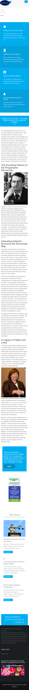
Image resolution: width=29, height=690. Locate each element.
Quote (9, 466)
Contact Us (19, 622)
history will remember (14, 402)
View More (14, 18)
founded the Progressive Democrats (15, 207)
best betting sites (21, 300)
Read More (7, 552)
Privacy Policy (4, 653)
